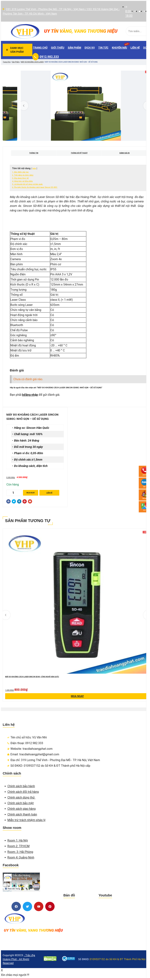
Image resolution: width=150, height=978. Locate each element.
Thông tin (33, 153)
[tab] (33, 153)
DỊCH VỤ (90, 47)
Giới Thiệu (57, 47)
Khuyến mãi (119, 47)
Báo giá (144, 498)
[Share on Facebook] (8, 501)
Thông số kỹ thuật (79, 153)
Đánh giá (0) (124, 153)
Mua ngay (30, 493)
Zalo (144, 486)
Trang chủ (40, 47)
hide (34, 168)
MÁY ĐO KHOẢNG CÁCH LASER (32, 62)
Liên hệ (135, 47)
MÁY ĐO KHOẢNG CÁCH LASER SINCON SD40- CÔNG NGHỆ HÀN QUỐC (32, 677)
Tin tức (103, 47)
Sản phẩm (74, 47)
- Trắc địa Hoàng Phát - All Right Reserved (19, 959)
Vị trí (144, 510)
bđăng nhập (30, 394)
